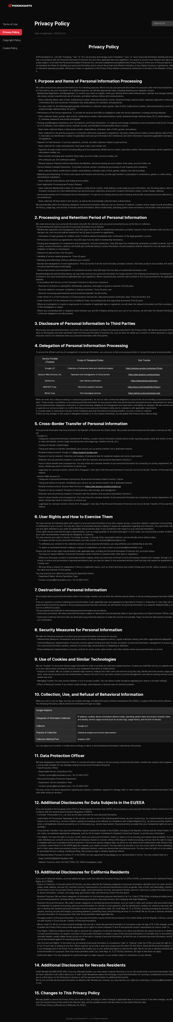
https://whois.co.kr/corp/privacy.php (144, 393)
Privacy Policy (11, 32)
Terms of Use (10, 24)
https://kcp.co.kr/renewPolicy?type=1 (144, 387)
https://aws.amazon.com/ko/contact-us (102, 486)
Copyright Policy (12, 40)
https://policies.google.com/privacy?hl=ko (144, 368)
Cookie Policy (10, 48)
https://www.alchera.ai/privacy (144, 381)
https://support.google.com (85, 452)
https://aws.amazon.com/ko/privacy (144, 374)
